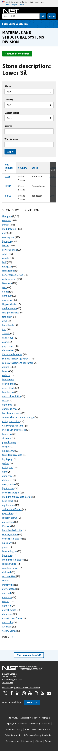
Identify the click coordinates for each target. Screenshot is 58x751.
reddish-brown (9, 517)
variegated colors (11, 421)
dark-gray (7, 476)
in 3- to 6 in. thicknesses (14, 429)
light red (6, 605)
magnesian (7, 300)
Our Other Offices (32, 687)
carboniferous (9, 279)
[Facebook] (11, 693)
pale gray (7, 542)
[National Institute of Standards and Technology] (22, 668)
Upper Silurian (9, 304)
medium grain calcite (13, 559)
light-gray (7, 459)
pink (4, 287)
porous (5, 224)
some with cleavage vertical (16, 358)
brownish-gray (9, 551)
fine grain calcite (10, 312)
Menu (52, 16)
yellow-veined (9, 630)
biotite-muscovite (11, 413)
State (8, 86)
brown (5, 371)
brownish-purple (10, 492)
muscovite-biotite (11, 396)
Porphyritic (8, 584)
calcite (5, 258)
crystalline (7, 513)
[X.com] (5, 693)
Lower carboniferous (12, 274)
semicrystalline (10, 534)
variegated (7, 467)
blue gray (7, 434)
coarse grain (8, 237)
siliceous (6, 438)
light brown (8, 488)
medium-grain (9, 308)
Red (4, 329)
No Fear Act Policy (14, 729)
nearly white (8, 484)
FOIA (27, 729)
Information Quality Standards (37, 735)
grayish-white (9, 610)
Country (9, 99)
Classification (12, 113)
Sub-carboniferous (12, 509)
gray (4, 233)
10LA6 (7, 176)
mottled (6, 593)
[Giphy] (36, 693)
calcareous (7, 337)
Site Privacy (13, 717)
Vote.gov (49, 741)
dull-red (6, 572)
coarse (5, 342)
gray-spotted (9, 588)
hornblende (8, 325)
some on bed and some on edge (18, 417)
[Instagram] (24, 693)
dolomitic (7, 480)
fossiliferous (8, 270)
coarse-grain (8, 383)
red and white (9, 563)
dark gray (7, 266)
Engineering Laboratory (15, 23)
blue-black (8, 501)
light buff (7, 295)
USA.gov (38, 741)
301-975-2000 (7, 682)
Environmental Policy (41, 729)
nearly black (8, 388)
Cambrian (7, 597)
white (5, 254)
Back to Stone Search (17, 53)
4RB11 (8, 195)
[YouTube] (30, 693)
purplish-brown (10, 568)
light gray (7, 241)
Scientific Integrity (13, 735)
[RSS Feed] (42, 693)
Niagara (6, 446)
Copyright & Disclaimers (16, 723)
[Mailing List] (49, 693)
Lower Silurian (9, 249)
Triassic (6, 333)
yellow (5, 463)
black (5, 400)
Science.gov (26, 741)
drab (4, 320)
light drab (7, 404)
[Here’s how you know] (29, 3)
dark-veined (8, 350)
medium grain (9, 228)
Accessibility (26, 717)
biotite (5, 245)
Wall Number (11, 139)
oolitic (5, 291)
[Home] (11, 10)
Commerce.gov (12, 741)
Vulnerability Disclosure (39, 723)
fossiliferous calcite (12, 454)
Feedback (32, 702)
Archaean (7, 626)
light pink (7, 555)
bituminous (8, 379)
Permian (6, 526)
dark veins (7, 614)
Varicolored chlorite (12, 354)
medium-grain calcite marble (17, 496)
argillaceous (8, 505)
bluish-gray (8, 392)
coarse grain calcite (12, 538)
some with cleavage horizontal (17, 362)
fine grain (7, 216)
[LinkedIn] (18, 693)
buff (4, 262)
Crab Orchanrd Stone (12, 425)
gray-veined (8, 346)
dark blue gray (9, 408)
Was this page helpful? (29, 655)
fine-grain (7, 316)
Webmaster (7, 687)
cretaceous (8, 522)
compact (6, 220)
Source (8, 126)
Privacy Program (41, 717)
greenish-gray (9, 442)
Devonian (7, 283)
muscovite (7, 622)
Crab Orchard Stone (12, 618)
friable (5, 580)
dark (4, 471)
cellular (6, 375)
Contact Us (19, 687)
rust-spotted (9, 576)
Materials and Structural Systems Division (23, 37)
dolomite (7, 367)
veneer (5, 601)
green (5, 547)
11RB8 (8, 186)
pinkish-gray (8, 450)
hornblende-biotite (12, 530)
